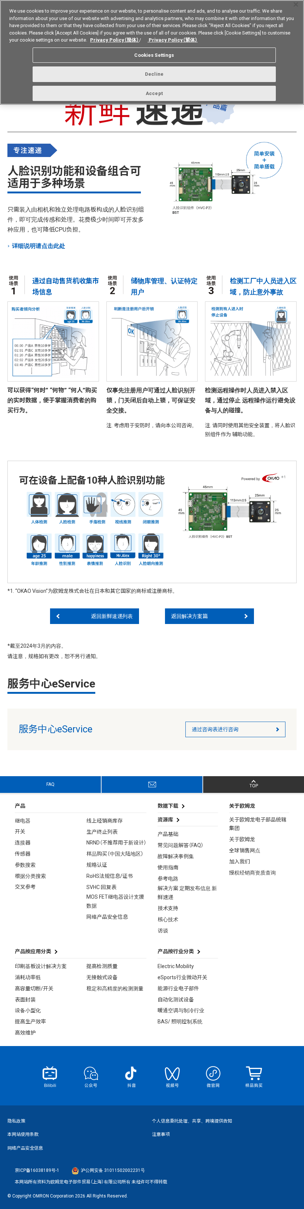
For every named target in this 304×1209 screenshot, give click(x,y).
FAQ (50, 784)
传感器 (22, 854)
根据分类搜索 (30, 876)
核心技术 (168, 919)
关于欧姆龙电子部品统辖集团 (257, 824)
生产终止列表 (102, 832)
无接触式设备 (102, 977)
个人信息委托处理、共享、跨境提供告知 (192, 1121)
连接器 (22, 843)
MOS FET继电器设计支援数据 (115, 901)
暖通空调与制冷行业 (181, 1010)
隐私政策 (16, 1121)
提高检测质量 (102, 966)
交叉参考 (25, 887)
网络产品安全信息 (107, 917)
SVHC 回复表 (101, 887)
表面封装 (25, 1000)
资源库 (165, 820)
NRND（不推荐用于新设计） (116, 843)
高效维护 (25, 1033)
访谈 (163, 931)
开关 (20, 831)
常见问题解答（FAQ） (181, 845)
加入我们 (239, 862)
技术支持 (168, 908)
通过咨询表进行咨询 (215, 729)
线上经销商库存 (104, 821)
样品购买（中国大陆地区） (114, 854)
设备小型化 (28, 1010)
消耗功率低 (28, 977)
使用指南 (168, 867)
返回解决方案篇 (189, 616)
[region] (152, 52)
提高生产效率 (30, 1022)
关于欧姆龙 (242, 839)
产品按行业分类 (176, 951)
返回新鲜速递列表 (112, 616)
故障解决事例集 (176, 856)
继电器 (22, 821)
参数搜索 (25, 865)
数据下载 (168, 806)
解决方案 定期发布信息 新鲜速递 (187, 892)
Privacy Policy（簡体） (114, 40)
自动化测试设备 (176, 1000)
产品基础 (168, 834)
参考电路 (168, 879)
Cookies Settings (154, 55)
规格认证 (96, 865)
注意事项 (161, 1134)
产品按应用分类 (33, 951)
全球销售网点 (244, 850)
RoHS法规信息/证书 (109, 876)
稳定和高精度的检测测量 (114, 988)
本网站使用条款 (23, 1134)
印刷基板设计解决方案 (41, 966)
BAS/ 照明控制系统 (180, 1022)
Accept (154, 93)
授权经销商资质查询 (252, 873)
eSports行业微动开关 (182, 977)
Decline (154, 74)
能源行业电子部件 (178, 988)
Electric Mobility (176, 966)
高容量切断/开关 (34, 988)
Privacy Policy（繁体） (173, 40)
